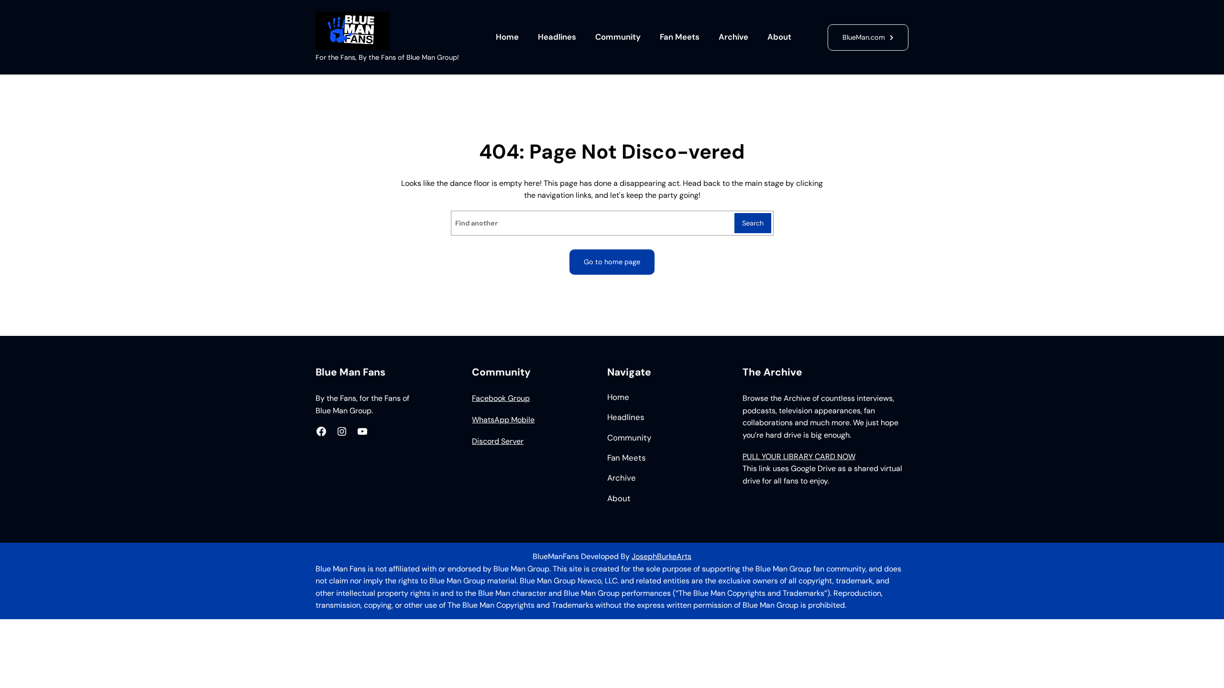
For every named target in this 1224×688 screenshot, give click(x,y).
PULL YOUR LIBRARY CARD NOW (799, 457)
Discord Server (498, 441)
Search (753, 223)
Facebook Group (501, 398)
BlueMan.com (863, 37)
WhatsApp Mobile (503, 420)
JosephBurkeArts (661, 556)
